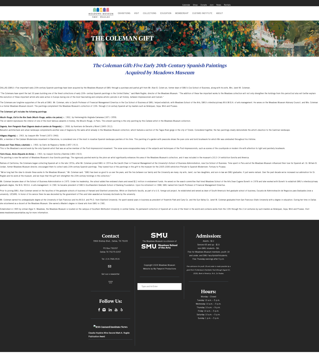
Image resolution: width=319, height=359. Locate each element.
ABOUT (219, 13)
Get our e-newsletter (111, 274)
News (218, 5)
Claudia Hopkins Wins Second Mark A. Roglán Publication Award (109, 335)
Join (211, 5)
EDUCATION (165, 13)
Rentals (227, 5)
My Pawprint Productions (164, 269)
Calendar (186, 5)
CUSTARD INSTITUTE (202, 13)
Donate (203, 5)
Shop (195, 5)
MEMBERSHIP (181, 13)
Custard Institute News (114, 326)
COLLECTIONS (149, 13)
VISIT (136, 13)
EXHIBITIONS (124, 13)
